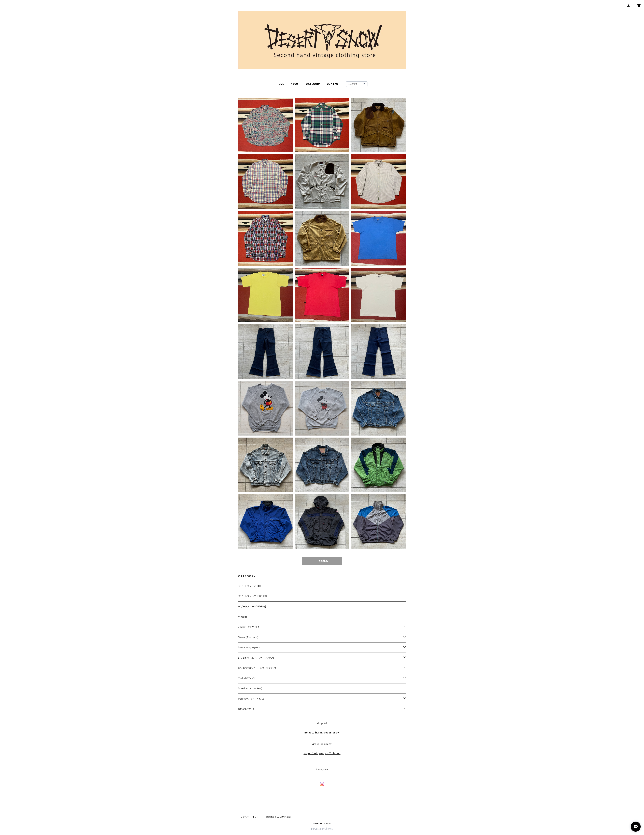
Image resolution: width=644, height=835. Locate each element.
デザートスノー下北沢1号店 (252, 596)
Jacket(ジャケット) (248, 627)
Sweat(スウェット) (248, 637)
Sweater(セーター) (249, 647)
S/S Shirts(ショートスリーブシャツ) (257, 667)
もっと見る (322, 560)
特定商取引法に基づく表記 (278, 817)
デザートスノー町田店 (249, 586)
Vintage (243, 616)
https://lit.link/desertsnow (322, 732)
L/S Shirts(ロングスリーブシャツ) (256, 657)
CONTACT (333, 83)
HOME (280, 83)
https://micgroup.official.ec (322, 753)
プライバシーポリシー (251, 817)
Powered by (318, 829)
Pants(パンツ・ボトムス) (251, 698)
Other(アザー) (246, 708)
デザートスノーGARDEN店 (252, 606)
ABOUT (295, 83)
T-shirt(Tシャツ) (247, 678)
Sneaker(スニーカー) (250, 688)
